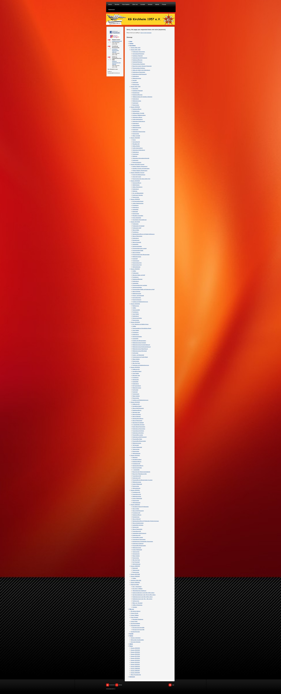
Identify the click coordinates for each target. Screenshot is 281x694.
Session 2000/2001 (135, 582)
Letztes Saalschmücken (137, 203)
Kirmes (134, 139)
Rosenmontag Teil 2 (137, 264)
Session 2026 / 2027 (135, 47)
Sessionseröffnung (136, 182)
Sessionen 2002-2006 (136, 580)
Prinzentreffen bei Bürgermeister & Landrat (142, 480)
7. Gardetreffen (136, 469)
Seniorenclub (135, 527)
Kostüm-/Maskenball (137, 447)
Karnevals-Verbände (135, 641)
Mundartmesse (135, 92)
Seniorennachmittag (137, 246)
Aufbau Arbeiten (136, 146)
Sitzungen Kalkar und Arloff (138, 275)
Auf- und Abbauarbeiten (137, 193)
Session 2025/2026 (135, 648)
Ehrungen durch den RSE (138, 629)
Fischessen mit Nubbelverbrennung (140, 365)
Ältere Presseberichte (136, 674)
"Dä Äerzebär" (135, 445)
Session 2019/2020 (135, 180)
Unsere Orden (134, 621)
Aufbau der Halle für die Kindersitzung (141, 70)
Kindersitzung (135, 76)
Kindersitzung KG (136, 478)
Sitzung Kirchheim (136, 414)
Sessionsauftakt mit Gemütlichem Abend (141, 328)
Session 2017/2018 (135, 221)
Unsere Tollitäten (135, 615)
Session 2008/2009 (135, 566)
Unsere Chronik (134, 613)
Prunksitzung (135, 205)
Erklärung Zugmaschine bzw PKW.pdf (116, 63)
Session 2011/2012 (135, 455)
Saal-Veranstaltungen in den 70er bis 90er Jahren (144, 594)
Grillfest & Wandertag (137, 605)
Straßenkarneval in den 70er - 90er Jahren (142, 598)
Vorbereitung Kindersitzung (138, 121)
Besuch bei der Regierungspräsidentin (141, 471)
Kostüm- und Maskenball (138, 355)
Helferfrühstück (135, 184)
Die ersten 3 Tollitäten (137, 588)
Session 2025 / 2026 (135, 49)
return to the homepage (145, 32)
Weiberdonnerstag (136, 78)
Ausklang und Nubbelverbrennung (140, 400)
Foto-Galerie (132, 45)
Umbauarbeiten (136, 125)
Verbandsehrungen (135, 625)
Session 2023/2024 (135, 107)
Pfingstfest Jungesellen (137, 215)
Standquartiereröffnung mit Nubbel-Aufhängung (143, 234)
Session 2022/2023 (135, 137)
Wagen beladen (136, 359)
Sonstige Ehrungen (135, 631)
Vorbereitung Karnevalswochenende (140, 158)
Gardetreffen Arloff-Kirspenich (139, 533)
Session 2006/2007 (135, 576)
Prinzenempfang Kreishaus (138, 68)
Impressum (132, 676)
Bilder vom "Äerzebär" (137, 603)
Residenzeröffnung (136, 109)
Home (130, 41)
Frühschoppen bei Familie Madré (140, 357)
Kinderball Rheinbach (137, 62)
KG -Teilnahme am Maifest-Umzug (140, 324)
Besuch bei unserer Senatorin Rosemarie (142, 66)
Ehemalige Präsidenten (137, 619)
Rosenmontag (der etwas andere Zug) (141, 178)
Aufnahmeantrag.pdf (117, 41)
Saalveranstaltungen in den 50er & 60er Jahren (143, 592)
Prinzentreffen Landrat (137, 434)
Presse (131, 646)
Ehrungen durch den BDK (138, 627)
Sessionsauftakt (136, 309)
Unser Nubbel (135, 314)
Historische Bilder (135, 584)
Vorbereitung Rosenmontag (138, 131)
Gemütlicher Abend (136, 371)
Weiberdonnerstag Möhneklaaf (139, 350)
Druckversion (112, 684)
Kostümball (135, 258)
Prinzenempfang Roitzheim (138, 64)
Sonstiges (134, 607)
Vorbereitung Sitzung (137, 117)
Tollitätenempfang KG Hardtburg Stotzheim (142, 96)
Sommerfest (135, 88)
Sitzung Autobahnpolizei (138, 523)
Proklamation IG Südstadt (138, 225)
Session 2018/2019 (135, 199)
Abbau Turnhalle (136, 135)
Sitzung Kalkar (135, 230)
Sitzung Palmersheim (137, 236)
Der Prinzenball (136, 562)
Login (173, 684)
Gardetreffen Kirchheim (137, 525)
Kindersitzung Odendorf (137, 543)
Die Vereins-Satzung (135, 611)
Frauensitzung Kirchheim (138, 430)
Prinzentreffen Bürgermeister (139, 441)
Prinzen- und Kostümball (138, 295)
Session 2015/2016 (135, 303)
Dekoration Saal (136, 375)
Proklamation (135, 223)
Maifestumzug (135, 305)
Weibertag (134, 156)
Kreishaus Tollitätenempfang (139, 115)
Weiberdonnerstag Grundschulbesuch (141, 344)
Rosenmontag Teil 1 (137, 262)
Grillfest (134, 271)
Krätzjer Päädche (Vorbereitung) (139, 166)
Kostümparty (135, 82)
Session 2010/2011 (135, 490)
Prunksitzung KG (136, 463)
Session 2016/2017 (135, 268)
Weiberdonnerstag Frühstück (139, 342)
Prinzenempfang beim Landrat (139, 248)
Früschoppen (135, 154)
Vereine (131, 635)
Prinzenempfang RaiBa (137, 250)
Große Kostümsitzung (137, 119)
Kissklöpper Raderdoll (137, 55)
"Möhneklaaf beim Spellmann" (139, 590)
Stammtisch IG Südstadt (138, 422)
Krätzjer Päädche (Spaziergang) (139, 170)
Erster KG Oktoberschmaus (138, 174)
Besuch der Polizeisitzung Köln (139, 473)
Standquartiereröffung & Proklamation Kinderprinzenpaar (145, 521)
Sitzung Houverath (136, 242)
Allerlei (131, 644)
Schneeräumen (136, 553)
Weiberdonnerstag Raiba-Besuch (140, 348)
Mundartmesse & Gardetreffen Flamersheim (142, 541)
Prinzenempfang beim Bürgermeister (141, 254)
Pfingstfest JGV (136, 143)
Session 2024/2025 (135, 650)
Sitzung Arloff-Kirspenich (138, 408)
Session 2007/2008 (135, 574)
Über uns (131, 609)
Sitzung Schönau (136, 252)
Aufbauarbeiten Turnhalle (138, 113)
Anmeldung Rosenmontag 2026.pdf (115, 50)
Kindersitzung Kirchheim (138, 432)
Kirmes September (136, 217)
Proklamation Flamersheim (138, 51)
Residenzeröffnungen (137, 59)
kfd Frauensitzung (136, 385)
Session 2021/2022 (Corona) (137, 164)
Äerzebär (134, 80)
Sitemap (120, 684)
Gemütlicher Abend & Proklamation (140, 506)
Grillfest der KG (136, 369)
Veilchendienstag (136, 266)
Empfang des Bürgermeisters (139, 340)
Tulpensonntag (135, 449)
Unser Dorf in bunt (136, 176)
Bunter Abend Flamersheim (138, 426)
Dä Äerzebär (135, 353)
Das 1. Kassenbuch (136, 586)
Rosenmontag (135, 84)
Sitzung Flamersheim (137, 529)
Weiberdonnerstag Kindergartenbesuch (141, 346)
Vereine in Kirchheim (135, 637)
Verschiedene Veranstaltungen (139, 219)
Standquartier (135, 379)
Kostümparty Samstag (137, 195)
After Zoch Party (136, 363)
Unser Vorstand (134, 617)
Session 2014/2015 (135, 322)
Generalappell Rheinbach (138, 53)
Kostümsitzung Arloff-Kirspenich (139, 57)
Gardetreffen (135, 209)
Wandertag (134, 457)
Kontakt (131, 633)
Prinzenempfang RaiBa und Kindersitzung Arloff (143, 289)
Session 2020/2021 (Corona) (137, 172)
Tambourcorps (135, 600)
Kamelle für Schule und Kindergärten (141, 168)
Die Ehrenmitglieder (135, 623)
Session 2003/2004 (135, 672)
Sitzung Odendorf (136, 416)
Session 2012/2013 (135, 402)
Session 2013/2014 (135, 367)
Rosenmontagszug (136, 162)
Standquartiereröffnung (137, 418)
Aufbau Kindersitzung (137, 187)
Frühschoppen (135, 260)
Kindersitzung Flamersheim (138, 72)
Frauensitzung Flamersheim (138, 539)
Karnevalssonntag (136, 297)
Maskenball (135, 211)
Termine (131, 43)
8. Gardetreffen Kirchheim (138, 424)
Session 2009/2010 (135, 504)
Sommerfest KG (136, 141)
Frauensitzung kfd (136, 475)
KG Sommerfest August (137, 201)
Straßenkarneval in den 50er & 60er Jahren (142, 596)
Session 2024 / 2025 (135, 86)
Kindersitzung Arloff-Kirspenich (139, 74)
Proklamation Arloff (136, 228)
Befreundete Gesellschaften (137, 639)
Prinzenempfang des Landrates (139, 285)
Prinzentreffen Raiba (137, 439)
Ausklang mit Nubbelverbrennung (140, 301)
